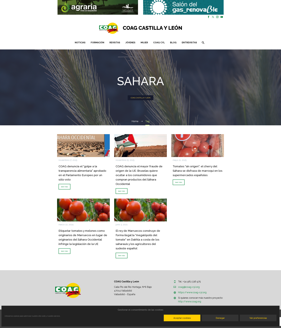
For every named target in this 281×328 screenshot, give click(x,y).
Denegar (220, 318)
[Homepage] (158, 28)
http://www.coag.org (189, 301)
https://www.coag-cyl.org (192, 292)
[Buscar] (203, 42)
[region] (97, 7)
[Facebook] (208, 17)
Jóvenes (130, 42)
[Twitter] (213, 17)
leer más (64, 187)
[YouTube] (222, 17)
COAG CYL (159, 42)
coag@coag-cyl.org (189, 287)
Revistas (114, 42)
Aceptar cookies (182, 318)
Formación (97, 42)
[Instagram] (217, 17)
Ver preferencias (258, 318)
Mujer (144, 42)
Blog (173, 42)
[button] (98, 7)
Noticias (80, 42)
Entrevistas (189, 42)
